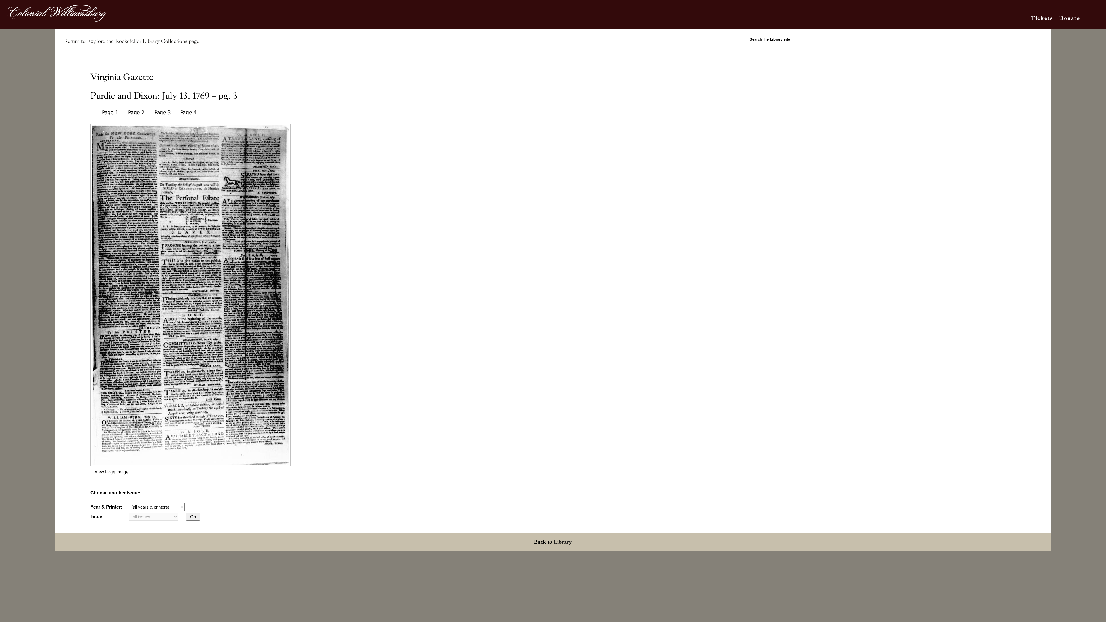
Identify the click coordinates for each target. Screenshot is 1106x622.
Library (563, 541)
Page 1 (110, 112)
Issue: (97, 516)
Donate (1069, 18)
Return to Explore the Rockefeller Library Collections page (131, 41)
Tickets (1042, 18)
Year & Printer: (106, 506)
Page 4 (188, 112)
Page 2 (136, 112)
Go (193, 516)
